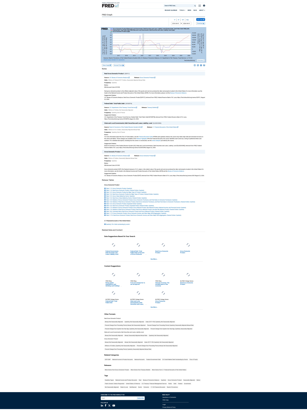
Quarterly (163, 380)
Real (140, 380)
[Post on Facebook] (198, 65)
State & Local (124, 387)
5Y (178, 20)
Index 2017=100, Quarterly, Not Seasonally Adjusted (160, 322)
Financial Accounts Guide (146, 136)
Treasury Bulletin (152, 107)
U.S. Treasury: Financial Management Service (154, 383)
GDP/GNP (108, 359)
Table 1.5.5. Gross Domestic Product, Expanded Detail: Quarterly (124, 204)
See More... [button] (154, 259)
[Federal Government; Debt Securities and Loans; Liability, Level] (114, 245)
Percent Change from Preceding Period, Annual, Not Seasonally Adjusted (125, 325)
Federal (180, 383)
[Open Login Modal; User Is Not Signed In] (204, 6)
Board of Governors (172, 387)
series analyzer (156, 140)
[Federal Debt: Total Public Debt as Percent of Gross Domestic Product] (138, 245)
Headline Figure (109, 380)
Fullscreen (200, 60)
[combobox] (178, 5)
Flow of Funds (194, 359)
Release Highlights (141, 138)
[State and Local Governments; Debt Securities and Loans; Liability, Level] (138, 293)
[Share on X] (195, 65)
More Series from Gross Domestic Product (117, 370)
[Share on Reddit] (201, 65)
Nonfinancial (133, 387)
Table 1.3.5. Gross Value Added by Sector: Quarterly (120, 196)
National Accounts (139, 359)
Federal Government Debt (153, 359)
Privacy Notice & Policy (169, 407)
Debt (175, 383)
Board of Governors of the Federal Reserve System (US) (125, 127)
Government (187, 383)
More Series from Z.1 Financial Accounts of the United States (169, 370)
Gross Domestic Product (147, 77)
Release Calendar (171, 10)
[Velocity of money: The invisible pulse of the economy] (163, 274)
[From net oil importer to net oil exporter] (138, 274)
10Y (183, 20)
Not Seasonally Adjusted (112, 387)
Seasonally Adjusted (189, 380)
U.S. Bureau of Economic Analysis (118, 77)
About (201, 10)
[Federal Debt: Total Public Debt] (114, 293)
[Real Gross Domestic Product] (163, 245)
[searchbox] (179, 5)
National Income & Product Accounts (122, 359)
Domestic (146, 387)
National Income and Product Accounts (126, 380)
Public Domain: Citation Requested (114, 383)
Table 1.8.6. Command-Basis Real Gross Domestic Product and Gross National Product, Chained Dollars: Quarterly (137, 211)
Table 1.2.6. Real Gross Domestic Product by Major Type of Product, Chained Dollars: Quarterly (132, 194)
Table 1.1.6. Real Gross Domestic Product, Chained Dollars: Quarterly (125, 190)
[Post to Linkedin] (204, 65)
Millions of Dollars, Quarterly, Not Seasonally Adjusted (120, 345)
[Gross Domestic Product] (188, 245)
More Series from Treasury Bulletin (140, 370)
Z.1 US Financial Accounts (158, 387)
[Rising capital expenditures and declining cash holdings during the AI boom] (114, 274)
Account (118, 65)
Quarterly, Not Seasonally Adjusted (134, 322)
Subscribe (140, 398)
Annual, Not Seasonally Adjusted (114, 322)
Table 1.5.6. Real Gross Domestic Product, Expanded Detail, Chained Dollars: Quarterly (130, 205)
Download (200, 23)
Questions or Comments (169, 397)
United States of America (133, 383)
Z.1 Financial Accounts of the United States (165, 127)
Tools (181, 10)
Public (170, 383)
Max (187, 20)
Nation (198, 380)
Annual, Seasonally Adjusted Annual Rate (136, 335)
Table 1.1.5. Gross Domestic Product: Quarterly (119, 188)
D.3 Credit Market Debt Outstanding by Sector (175, 359)
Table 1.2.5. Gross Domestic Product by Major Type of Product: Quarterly (126, 192)
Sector (140, 387)
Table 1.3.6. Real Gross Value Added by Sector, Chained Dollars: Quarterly (126, 198)
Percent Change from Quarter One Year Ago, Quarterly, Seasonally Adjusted (171, 329)
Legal (164, 404)
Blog (195, 10)
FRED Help (165, 400)
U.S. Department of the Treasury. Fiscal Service (122, 107)
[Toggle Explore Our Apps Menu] (200, 6)
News (189, 10)
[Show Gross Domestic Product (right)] (121, 31)
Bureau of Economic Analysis (178, 93)
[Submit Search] (195, 5)
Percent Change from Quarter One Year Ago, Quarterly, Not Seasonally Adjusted (127, 329)
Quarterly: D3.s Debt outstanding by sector (118, 224)
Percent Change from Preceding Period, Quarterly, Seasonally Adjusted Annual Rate (170, 325)
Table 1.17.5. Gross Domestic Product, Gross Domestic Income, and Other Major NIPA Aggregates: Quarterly (136, 213)
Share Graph (106, 65)
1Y (174, 20)
